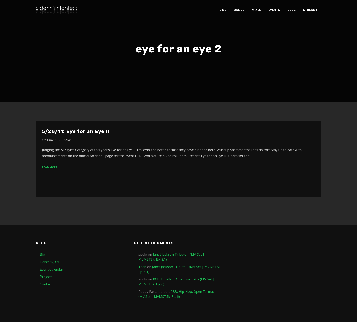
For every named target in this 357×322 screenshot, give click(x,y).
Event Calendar (51, 269)
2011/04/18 (49, 140)
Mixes (256, 10)
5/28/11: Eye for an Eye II (75, 131)
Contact (46, 284)
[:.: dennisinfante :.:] (56, 10)
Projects (46, 276)
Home (221, 10)
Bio (42, 254)
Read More (50, 167)
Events (274, 10)
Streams (310, 10)
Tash (142, 267)
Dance (239, 10)
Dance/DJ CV (49, 262)
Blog (292, 10)
